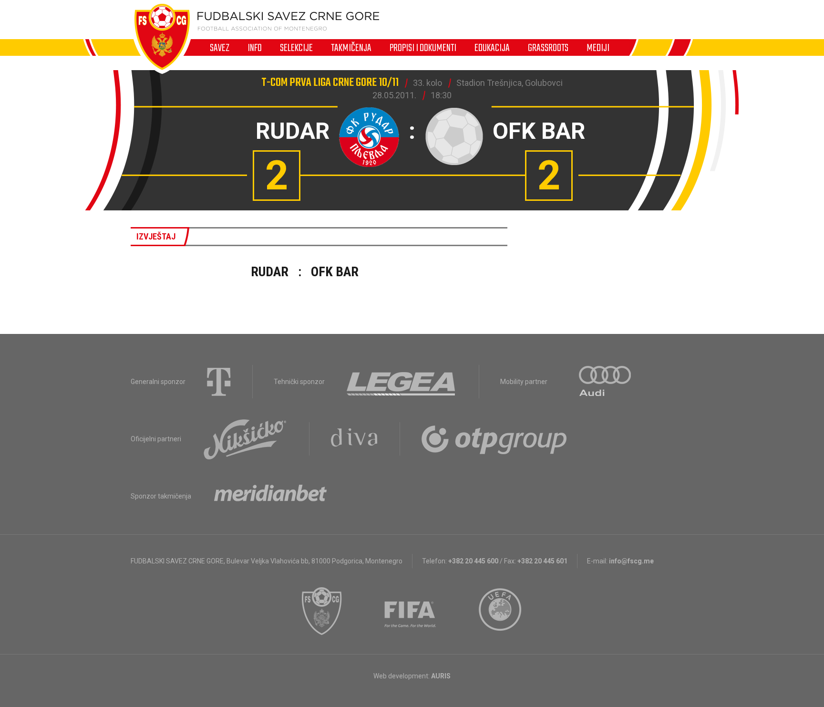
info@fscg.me (631, 561)
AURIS (441, 676)
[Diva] (354, 439)
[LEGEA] (402, 381)
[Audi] (605, 381)
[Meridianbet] (270, 496)
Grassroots (548, 48)
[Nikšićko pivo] (245, 439)
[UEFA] (500, 611)
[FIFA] (410, 611)
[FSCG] (322, 611)
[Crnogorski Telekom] (218, 381)
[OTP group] (494, 439)
